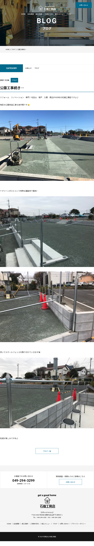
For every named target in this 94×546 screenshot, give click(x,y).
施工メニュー (60, 14)
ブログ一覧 (47, 451)
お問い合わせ (83, 5)
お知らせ (28, 68)
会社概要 (30, 14)
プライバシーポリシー (78, 524)
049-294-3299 (23, 480)
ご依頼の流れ (48, 14)
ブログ (68, 14)
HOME (23, 14)
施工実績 (39, 14)
